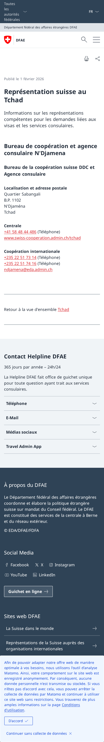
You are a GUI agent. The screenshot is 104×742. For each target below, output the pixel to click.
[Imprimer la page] (86, 58)
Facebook (20, 565)
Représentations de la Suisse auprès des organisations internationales (45, 646)
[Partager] (97, 58)
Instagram (65, 565)
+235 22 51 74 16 (20, 263)
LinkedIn (47, 575)
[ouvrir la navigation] (96, 40)
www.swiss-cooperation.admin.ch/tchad (42, 238)
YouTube (19, 575)
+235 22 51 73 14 (20, 257)
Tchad (63, 309)
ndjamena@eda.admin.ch (28, 269)
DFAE (20, 40)
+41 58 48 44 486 (20, 232)
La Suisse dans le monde (30, 628)
